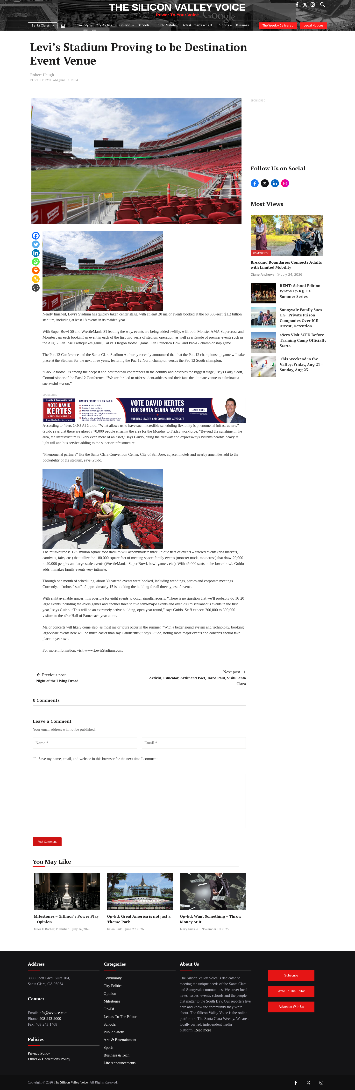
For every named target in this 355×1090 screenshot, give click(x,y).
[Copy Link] (36, 279)
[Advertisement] (287, 133)
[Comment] (36, 288)
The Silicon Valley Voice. (71, 1082)
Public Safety (166, 25)
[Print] (36, 270)
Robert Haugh (42, 75)
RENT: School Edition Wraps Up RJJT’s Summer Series (300, 291)
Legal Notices (313, 25)
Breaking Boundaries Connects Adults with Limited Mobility (286, 265)
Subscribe (291, 975)
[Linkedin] (36, 253)
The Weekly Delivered (278, 25)
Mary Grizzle (189, 929)
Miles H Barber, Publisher (51, 929)
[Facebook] (36, 236)
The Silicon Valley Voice (177, 7)
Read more (202, 1030)
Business (242, 25)
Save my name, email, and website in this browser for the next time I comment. (98, 759)
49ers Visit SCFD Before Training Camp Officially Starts (303, 340)
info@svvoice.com (53, 1013)
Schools (143, 25)
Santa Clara (40, 25)
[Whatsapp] (36, 262)
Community (80, 25)
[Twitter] (36, 244)
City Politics (104, 25)
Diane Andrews (262, 274)
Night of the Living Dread (57, 681)
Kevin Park (114, 929)
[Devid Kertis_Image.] (144, 410)
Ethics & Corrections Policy (49, 1059)
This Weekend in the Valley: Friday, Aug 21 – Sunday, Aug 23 (301, 364)
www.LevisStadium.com (103, 650)
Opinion (124, 25)
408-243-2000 (50, 1018)
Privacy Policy (39, 1053)
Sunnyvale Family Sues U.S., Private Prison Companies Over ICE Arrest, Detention (301, 317)
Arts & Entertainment (197, 25)
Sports (224, 25)
